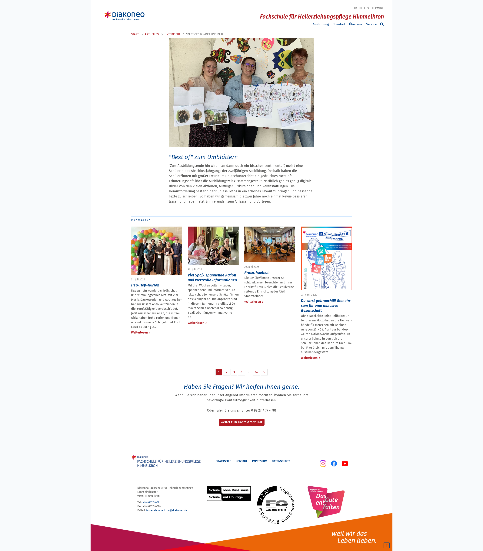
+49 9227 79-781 (151, 502)
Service (371, 24)
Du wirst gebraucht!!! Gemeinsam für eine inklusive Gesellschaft (326, 305)
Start (135, 34)
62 (256, 372)
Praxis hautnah (256, 272)
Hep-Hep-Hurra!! (145, 285)
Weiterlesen (139, 332)
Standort (339, 24)
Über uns (355, 24)
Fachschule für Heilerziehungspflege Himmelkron (322, 16)
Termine (378, 8)
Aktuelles (361, 8)
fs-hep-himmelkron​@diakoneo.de (166, 510)
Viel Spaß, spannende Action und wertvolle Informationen (212, 277)
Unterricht (172, 34)
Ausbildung (320, 24)
